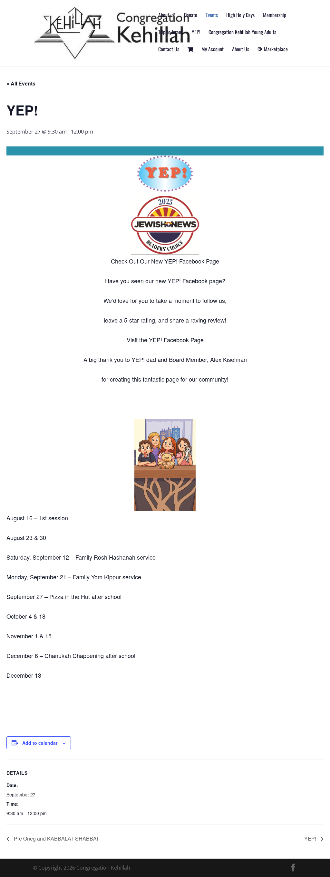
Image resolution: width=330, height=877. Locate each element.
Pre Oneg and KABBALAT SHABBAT (56, 838)
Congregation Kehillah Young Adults (242, 33)
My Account (212, 50)
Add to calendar (39, 743)
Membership (274, 16)
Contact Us (168, 50)
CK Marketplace (272, 50)
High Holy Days (240, 16)
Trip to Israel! (170, 33)
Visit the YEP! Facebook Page (165, 339)
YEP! (196, 33)
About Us (240, 50)
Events (212, 16)
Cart (190, 56)
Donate (190, 16)
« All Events (20, 83)
